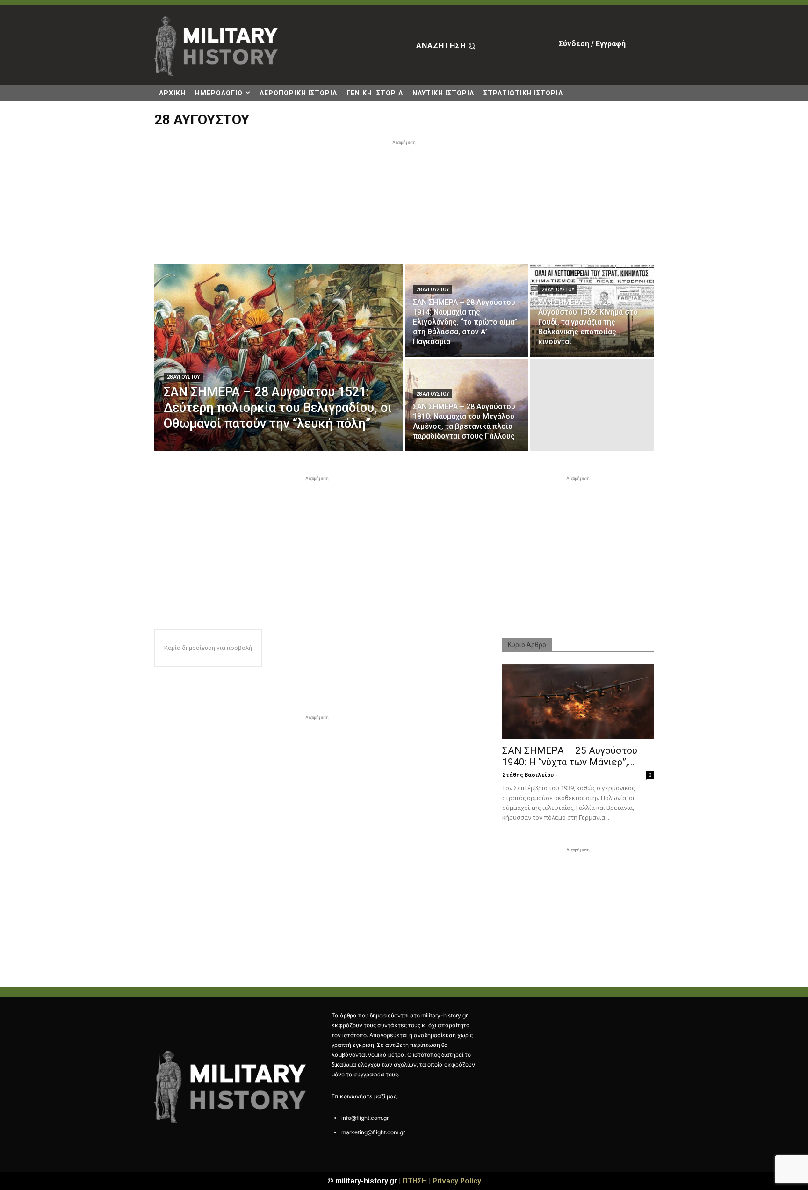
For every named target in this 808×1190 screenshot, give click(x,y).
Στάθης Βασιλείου (528, 774)
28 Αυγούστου (183, 377)
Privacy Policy (457, 1180)
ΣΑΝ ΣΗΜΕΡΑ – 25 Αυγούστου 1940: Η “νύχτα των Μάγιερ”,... (569, 756)
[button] (447, 46)
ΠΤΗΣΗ (415, 1180)
